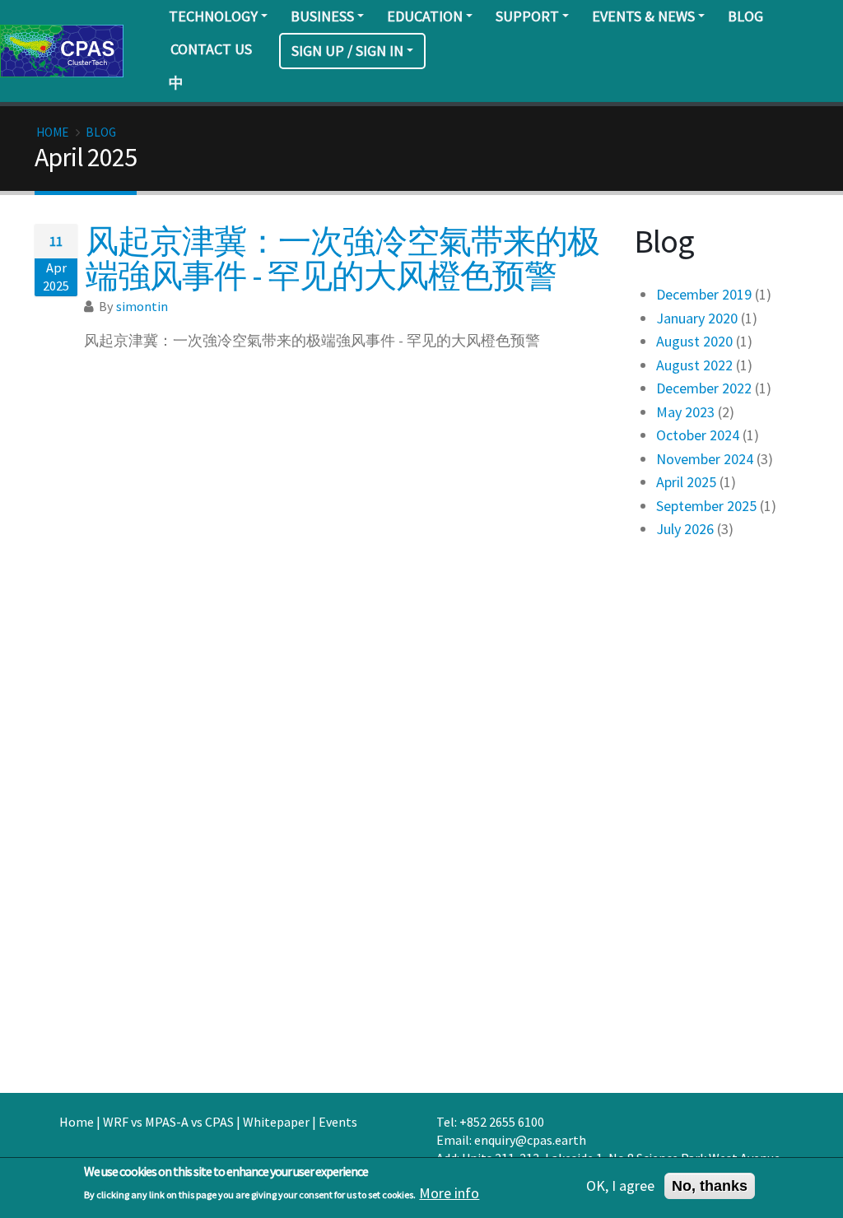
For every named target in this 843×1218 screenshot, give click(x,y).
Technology (213, 16)
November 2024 (704, 458)
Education (425, 16)
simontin (142, 306)
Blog (745, 16)
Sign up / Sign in (347, 50)
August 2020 (694, 341)
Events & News (643, 16)
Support (527, 16)
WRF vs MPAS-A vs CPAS (168, 1121)
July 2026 (685, 528)
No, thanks (710, 1186)
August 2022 (694, 365)
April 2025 (686, 481)
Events (338, 1121)
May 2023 (685, 411)
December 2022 (704, 388)
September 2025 (706, 505)
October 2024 (697, 434)
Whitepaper (276, 1121)
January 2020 (697, 318)
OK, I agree (620, 1186)
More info (449, 1193)
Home (52, 132)
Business (322, 16)
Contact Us (211, 49)
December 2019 (704, 294)
